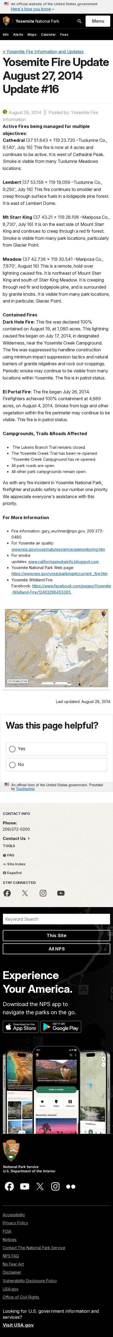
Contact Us (15, 838)
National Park (37, 21)
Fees (64, 34)
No (21, 764)
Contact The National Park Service (34, 1247)
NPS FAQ (11, 1256)
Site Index (16, 864)
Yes (21, 748)
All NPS (57, 949)
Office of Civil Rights (21, 1297)
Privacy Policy (15, 1223)
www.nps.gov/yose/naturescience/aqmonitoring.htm (58, 549)
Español (14, 873)
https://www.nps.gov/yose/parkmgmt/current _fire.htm (60, 573)
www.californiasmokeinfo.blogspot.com (63, 561)
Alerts (18, 34)
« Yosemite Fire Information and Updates (43, 51)
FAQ (10, 855)
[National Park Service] (6, 21)
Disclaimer (12, 1272)
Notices (9, 1239)
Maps (31, 34)
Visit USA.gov (18, 1325)
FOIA (7, 1231)
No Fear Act (13, 1264)
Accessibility (14, 1214)
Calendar (48, 34)
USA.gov (10, 1289)
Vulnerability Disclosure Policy (30, 1280)
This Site (56, 935)
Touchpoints (25, 788)
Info (6, 34)
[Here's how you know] (56, 7)
